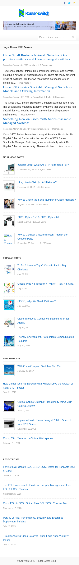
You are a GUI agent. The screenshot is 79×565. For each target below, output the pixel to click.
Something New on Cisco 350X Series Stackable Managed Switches (37, 120)
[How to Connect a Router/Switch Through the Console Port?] (9, 238)
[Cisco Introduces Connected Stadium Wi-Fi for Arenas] (9, 322)
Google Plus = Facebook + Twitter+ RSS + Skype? (45, 283)
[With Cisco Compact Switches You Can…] (9, 370)
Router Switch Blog (46, 561)
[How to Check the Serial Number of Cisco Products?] (9, 203)
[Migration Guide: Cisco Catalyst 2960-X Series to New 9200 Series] (9, 424)
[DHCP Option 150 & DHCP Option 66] (9, 221)
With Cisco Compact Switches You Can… (40, 366)
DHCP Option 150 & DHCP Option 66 (38, 217)
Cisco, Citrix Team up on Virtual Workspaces (28, 438)
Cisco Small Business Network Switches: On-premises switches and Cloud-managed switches (36, 57)
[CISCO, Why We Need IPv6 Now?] (9, 305)
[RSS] (73, 3)
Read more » (24, 83)
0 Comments (46, 65)
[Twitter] (68, 3)
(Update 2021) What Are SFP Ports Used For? (43, 164)
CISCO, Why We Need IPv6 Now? (36, 301)
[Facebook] (64, 3)
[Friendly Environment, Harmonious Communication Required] (9, 341)
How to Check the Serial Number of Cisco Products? (46, 199)
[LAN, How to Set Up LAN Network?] (9, 186)
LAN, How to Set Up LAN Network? (37, 182)
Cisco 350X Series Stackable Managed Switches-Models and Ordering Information (37, 89)
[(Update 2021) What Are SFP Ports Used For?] (9, 169)
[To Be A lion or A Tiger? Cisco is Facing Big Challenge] (9, 269)
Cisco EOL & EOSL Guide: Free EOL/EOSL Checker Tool (35, 503)
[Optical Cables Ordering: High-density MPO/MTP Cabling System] (9, 406)
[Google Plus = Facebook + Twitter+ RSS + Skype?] (9, 287)
